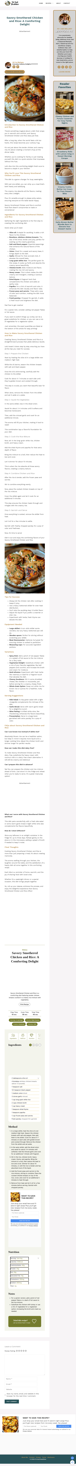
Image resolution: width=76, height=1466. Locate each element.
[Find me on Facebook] (59, 67)
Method (22, 1038)
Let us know (17, 1323)
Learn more (65, 72)
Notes (40, 1038)
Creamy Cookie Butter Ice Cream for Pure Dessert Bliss (64, 190)
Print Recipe (24, 1004)
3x (37, 1045)
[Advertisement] (25, 45)
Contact (67, 3)
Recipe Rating (10, 1351)
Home (41, 3)
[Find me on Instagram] (66, 67)
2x (33, 1045)
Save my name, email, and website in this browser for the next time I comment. (23, 1395)
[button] (38, 1078)
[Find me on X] (62, 67)
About (58, 3)
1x (30, 1045)
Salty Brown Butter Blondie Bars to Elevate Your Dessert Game (65, 225)
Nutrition (31, 1038)
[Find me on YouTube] (70, 67)
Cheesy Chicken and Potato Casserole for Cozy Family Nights (65, 119)
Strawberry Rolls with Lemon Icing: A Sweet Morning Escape (65, 155)
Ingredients (13, 1038)
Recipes (48, 3)
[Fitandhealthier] (12, 3)
